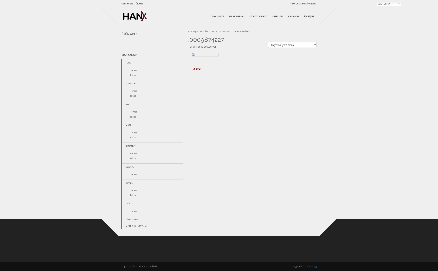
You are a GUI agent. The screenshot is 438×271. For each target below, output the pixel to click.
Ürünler (139, 4)
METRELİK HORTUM (136, 226)
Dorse (129, 182)
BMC (127, 104)
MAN (128, 125)
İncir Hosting (310, 266)
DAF (127, 203)
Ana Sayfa (218, 16)
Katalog (293, 16)
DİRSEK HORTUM (134, 219)
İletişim (309, 16)
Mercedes (131, 83)
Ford (128, 62)
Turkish (386, 4)
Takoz (133, 74)
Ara (178, 42)
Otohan (303, 4)
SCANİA (129, 166)
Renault (130, 145)
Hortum (134, 70)
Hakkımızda (127, 4)
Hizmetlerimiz (258, 16)
